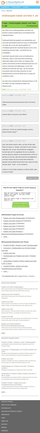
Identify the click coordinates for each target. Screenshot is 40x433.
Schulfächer (5, 7)
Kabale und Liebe (9, 223)
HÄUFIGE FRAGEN (7, 401)
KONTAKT (4, 424)
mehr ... (5, 236)
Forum (3, 10)
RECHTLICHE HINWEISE (8, 405)
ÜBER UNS (4, 421)
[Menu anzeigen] (35, 2)
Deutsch (31, 276)
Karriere (26, 7)
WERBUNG (4, 430)
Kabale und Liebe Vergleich (12, 221)
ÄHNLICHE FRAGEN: (8, 283)
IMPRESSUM (5, 414)
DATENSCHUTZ (6, 408)
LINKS (3, 418)
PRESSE (4, 427)
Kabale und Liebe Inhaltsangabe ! (14, 218)
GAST (4, 89)
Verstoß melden (32, 178)
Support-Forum (23, 276)
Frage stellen (16, 7)
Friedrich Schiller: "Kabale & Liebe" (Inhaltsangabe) (20, 245)
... (4, 333)
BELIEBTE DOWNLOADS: (10, 338)
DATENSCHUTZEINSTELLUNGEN (11, 411)
